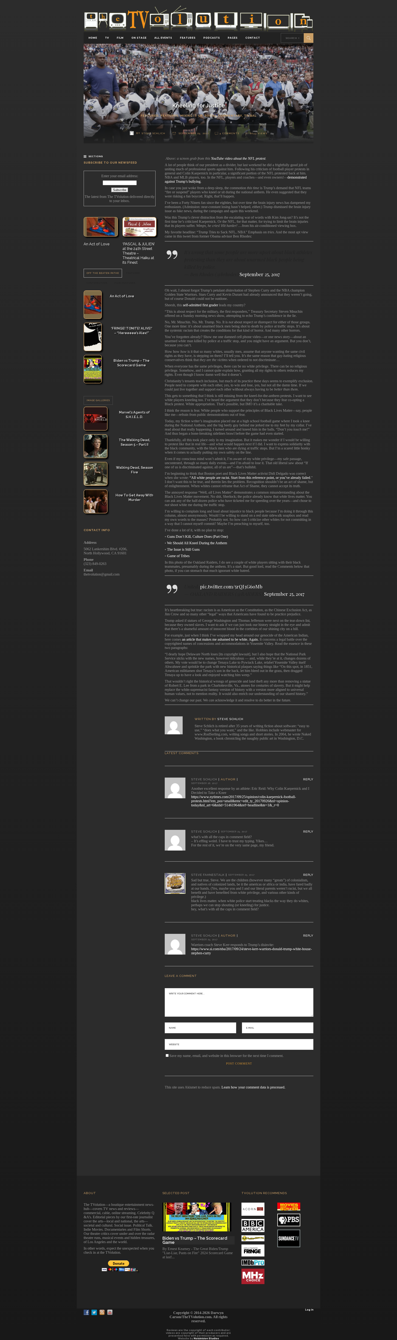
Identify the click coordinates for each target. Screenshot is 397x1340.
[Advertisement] (198, 1126)
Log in (309, 1309)
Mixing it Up (191, 115)
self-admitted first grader (200, 305)
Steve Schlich (230, 719)
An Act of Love (96, 244)
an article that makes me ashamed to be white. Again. (220, 639)
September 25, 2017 (260, 274)
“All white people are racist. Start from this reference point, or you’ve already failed (250, 478)
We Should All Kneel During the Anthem (197, 543)
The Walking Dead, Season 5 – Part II (134, 442)
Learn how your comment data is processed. (253, 1087)
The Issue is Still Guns (183, 549)
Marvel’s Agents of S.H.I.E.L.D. (134, 414)
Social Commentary (223, 115)
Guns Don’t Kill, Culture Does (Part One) (197, 536)
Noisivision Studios (206, 1338)
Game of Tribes (178, 556)
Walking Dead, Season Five (134, 470)
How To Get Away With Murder (134, 497)
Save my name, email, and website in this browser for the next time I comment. (226, 1056)
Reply (308, 779)
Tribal (250, 115)
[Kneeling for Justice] (177, 725)
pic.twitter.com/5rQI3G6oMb (231, 586)
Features (169, 115)
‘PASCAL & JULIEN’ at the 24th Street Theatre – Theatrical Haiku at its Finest (138, 253)
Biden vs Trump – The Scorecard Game (131, 363)
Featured (150, 115)
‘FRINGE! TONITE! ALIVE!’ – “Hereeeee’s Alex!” (131, 330)
